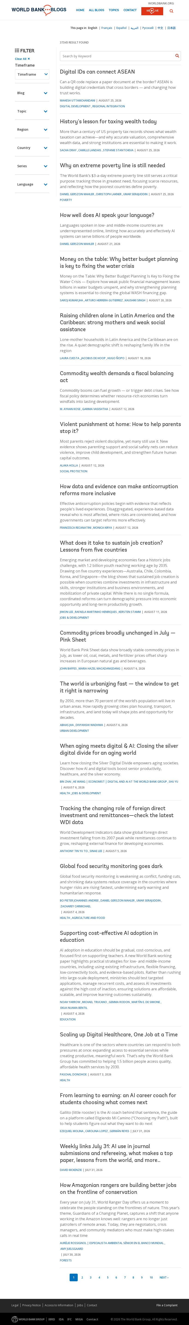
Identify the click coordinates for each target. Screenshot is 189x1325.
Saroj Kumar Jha (71, 300)
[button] (171, 11)
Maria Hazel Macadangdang (99, 668)
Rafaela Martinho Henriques (96, 612)
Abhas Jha (67, 725)
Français (106, 28)
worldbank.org (161, 3)
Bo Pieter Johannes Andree (79, 900)
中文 (160, 28)
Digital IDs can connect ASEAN (97, 72)
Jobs (80, 1305)
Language (25, 184)
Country (23, 147)
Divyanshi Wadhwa (89, 725)
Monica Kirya (102, 528)
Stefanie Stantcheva (118, 150)
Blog (20, 93)
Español (121, 28)
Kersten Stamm (130, 612)
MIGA (79, 1319)
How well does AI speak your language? (107, 215)
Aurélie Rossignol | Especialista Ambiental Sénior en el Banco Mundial (112, 1243)
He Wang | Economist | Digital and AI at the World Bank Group (120, 782)
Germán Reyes (119, 1131)
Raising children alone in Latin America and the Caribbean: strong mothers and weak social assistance (117, 323)
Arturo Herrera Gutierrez (104, 300)
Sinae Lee (96, 851)
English (92, 28)
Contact (130, 10)
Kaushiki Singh (135, 300)
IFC (69, 1319)
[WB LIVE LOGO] (152, 11)
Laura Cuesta (69, 358)
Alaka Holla (69, 465)
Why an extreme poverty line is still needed (112, 166)
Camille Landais (89, 150)
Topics (114, 10)
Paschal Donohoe (73, 1074)
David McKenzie (71, 1170)
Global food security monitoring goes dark (111, 866)
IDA (61, 1319)
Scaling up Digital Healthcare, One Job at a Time (119, 1035)
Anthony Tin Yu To (74, 851)
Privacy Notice (31, 1305)
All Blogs (96, 10)
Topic (21, 111)
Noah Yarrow (70, 1002)
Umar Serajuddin (135, 194)
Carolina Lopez (96, 1131)
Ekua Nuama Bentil (73, 1008)
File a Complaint (167, 1305)
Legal (15, 1305)
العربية (134, 28)
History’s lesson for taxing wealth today (108, 122)
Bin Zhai (65, 782)
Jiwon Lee (66, 612)
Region (22, 129)
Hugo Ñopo (115, 358)
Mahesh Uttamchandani (77, 100)
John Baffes (68, 668)
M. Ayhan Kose (70, 409)
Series (22, 166)
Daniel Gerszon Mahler (77, 194)
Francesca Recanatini (75, 528)
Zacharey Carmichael (75, 906)
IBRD (51, 1319)
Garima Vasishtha (95, 409)
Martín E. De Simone (146, 1002)
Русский (148, 28)
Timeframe (25, 65)
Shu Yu (173, 782)
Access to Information (59, 1305)
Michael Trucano (94, 1002)
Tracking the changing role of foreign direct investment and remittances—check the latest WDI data (117, 815)
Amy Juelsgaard (71, 1249)
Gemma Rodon (119, 1002)
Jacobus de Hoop (93, 358)
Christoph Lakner (108, 194)
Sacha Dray (68, 150)
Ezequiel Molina (71, 1131)
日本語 (171, 28)
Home (80, 10)
